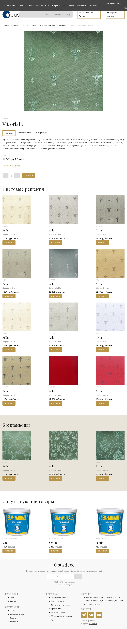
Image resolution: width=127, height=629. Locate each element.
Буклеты (54, 620)
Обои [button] (21, 6)
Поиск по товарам (53, 14)
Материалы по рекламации (61, 616)
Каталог (16, 25)
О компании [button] (9, 6)
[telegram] (84, 615)
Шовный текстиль (47, 25)
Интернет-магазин (112, 14)
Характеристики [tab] (24, 133)
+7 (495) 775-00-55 (93, 597)
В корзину (28, 176)
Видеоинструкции (58, 612)
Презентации (56, 609)
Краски (30, 6)
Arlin (34, 25)
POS (64, 6)
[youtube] (99, 615)
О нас (12, 610)
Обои (25, 25)
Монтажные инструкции (61, 605)
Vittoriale (62, 25)
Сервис (13, 618)
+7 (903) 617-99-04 (93, 601)
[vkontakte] (91, 615)
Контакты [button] (94, 6)
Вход (119, 3)
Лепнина (39, 6)
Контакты (14, 622)
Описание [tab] (9, 133)
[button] (110, 3)
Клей (47, 6)
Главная (5, 25)
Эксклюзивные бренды (86, 14)
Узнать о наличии (11, 165)
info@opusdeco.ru (93, 604)
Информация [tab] (41, 133)
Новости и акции (17, 614)
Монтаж (71, 6)
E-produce (93, 624)
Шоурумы (55, 6)
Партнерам (81, 6)
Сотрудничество (57, 601)
